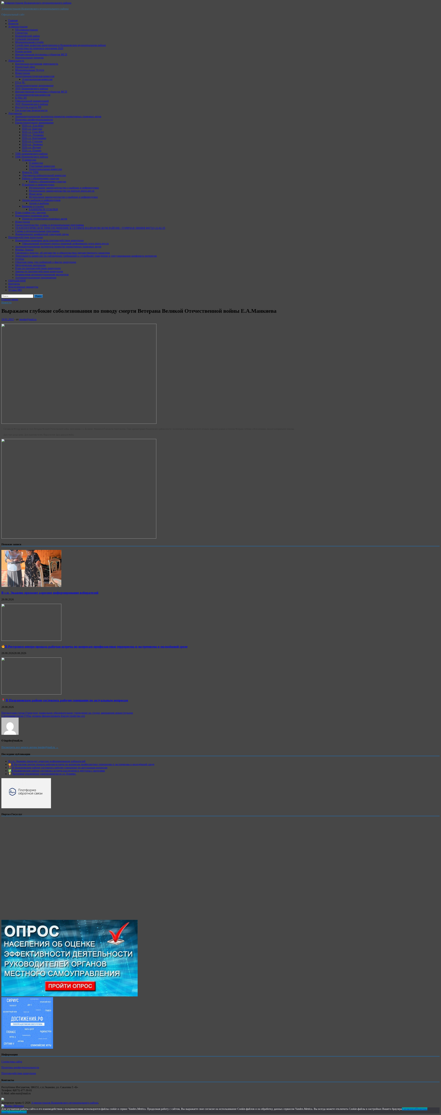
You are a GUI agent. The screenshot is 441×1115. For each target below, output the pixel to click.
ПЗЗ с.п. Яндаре (31, 147)
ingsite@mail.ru (28, 319)
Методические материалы (30, 265)
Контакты (14, 283)
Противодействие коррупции (25, 237)
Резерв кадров (23, 51)
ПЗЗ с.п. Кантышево (34, 138)
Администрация (17, 26)
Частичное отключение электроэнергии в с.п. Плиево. (43, 773)
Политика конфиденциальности (34, 119)
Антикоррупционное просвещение (35, 277)
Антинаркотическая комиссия (32, 94)
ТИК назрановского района (31, 153)
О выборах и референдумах (38, 184)
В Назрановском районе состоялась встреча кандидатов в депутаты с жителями (58, 770)
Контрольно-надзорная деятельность (36, 63)
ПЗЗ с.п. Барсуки (32, 128)
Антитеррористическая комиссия (34, 76)
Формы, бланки (24, 249)
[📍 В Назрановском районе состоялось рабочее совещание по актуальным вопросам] (31, 693)
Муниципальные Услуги (29, 70)
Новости (13, 23)
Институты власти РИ (28, 107)
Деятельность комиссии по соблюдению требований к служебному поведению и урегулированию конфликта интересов (86, 255)
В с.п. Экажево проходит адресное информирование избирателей (49, 593)
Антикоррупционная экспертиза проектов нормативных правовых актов (58, 116)
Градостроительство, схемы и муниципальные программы (49, 224)
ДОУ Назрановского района (31, 88)
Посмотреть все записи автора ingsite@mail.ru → (29, 747)
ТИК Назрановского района (31, 156)
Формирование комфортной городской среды (42, 234)
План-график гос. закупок (30, 212)
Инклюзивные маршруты (23, 286)
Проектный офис (25, 66)
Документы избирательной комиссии (44, 175)
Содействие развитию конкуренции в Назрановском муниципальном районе (60, 45)
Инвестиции (22, 73)
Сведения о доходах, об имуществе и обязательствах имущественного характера (62, 252)
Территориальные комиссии (45, 169)
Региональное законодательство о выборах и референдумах (64, 187)
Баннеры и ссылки (33, 206)
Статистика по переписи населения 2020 (39, 48)
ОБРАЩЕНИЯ (17, 280)
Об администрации (26, 29)
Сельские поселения (27, 39)
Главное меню (9, 299)
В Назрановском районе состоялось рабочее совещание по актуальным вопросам (66, 700)
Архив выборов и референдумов (41, 200)
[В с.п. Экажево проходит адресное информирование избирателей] (31, 586)
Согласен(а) (409, 1108)
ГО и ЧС (20, 82)
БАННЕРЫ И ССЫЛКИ (43, 209)
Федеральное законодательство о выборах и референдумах (63, 197)
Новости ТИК (30, 172)
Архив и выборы (39, 203)
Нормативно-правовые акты (32, 215)
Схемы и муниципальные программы (37, 231)
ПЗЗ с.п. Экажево (32, 144)
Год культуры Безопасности (31, 110)
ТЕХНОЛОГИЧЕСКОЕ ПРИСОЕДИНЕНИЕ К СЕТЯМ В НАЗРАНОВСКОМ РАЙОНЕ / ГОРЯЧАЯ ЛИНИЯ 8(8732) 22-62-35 (90, 228)
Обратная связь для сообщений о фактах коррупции (45, 262)
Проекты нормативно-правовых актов (44, 218)
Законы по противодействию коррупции (39, 271)
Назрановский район (27, 35)
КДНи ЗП (21, 97)
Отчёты (19, 258)
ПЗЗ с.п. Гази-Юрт (33, 131)
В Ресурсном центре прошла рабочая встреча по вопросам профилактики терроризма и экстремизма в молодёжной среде (96, 646)
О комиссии (29, 159)
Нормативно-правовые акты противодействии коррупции (49, 240)
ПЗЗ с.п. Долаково (33, 135)
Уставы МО (15, 289)
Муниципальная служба (29, 42)
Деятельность (16, 60)
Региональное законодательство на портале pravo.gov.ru (61, 190)
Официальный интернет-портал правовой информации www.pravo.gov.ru (65, 243)
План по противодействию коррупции (38, 268)
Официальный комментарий (32, 100)
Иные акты (35, 193)
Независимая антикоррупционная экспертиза (42, 274)
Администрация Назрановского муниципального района (35, 8)
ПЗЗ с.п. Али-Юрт (33, 125)
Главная (13, 20)
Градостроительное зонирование (34, 85)
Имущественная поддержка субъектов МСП (41, 54)
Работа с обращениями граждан (40, 178)
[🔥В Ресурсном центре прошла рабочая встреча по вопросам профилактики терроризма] (31, 639)
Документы (15, 113)
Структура (21, 32)
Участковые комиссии (42, 166)
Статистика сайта (11, 1061)
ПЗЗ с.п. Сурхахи (32, 141)
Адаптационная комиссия (37, 79)
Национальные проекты (29, 57)
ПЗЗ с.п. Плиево (31, 150)
